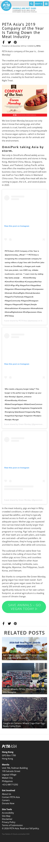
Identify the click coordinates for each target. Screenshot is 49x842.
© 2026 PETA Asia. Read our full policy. (20, 828)
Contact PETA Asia (11, 797)
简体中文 (38, 3)
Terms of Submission (12, 825)
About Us (6, 794)
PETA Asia (23, 321)
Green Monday (25, 424)
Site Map (6, 816)
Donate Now (8, 803)
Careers (6, 800)
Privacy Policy (8, 822)
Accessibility (8, 812)
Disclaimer (7, 819)
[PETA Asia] (6, 6)
